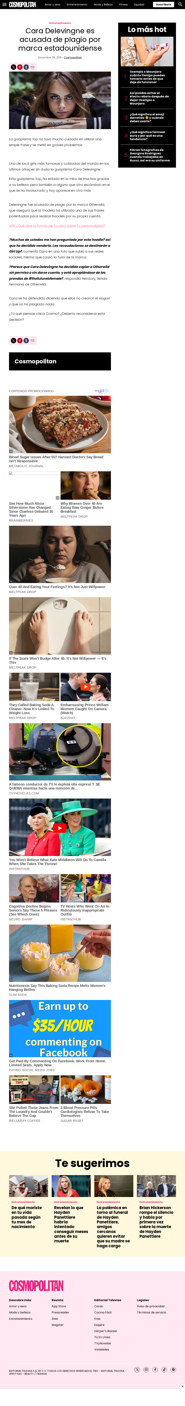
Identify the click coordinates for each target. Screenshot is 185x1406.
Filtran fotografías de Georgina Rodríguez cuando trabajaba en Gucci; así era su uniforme (150, 155)
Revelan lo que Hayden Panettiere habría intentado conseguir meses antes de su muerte (71, 1224)
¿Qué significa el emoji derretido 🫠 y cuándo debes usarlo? (147, 118)
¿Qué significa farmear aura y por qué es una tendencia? (147, 135)
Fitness (123, 4)
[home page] (22, 4)
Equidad (139, 4)
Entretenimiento (77, 4)
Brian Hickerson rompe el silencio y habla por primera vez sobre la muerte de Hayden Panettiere (156, 1222)
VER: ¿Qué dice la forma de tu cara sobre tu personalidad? (57, 225)
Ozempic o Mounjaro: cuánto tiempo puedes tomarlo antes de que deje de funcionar (147, 77)
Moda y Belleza (103, 4)
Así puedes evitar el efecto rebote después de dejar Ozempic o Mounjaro (149, 98)
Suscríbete (163, 4)
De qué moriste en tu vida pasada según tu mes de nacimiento (27, 1217)
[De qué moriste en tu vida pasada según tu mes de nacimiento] (28, 1186)
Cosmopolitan (73, 57)
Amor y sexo (52, 4)
